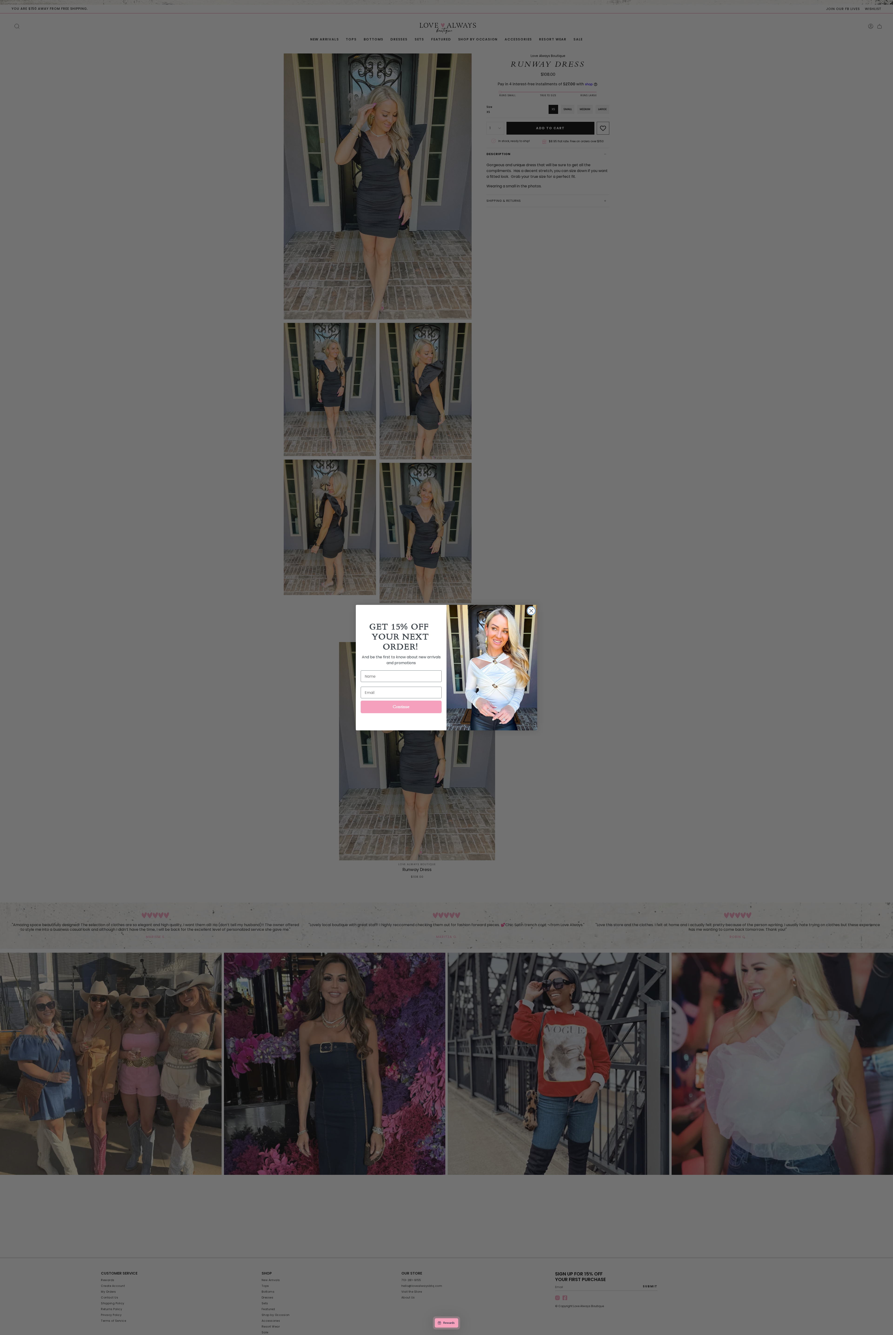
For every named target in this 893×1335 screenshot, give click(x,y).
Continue (401, 707)
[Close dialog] (531, 611)
